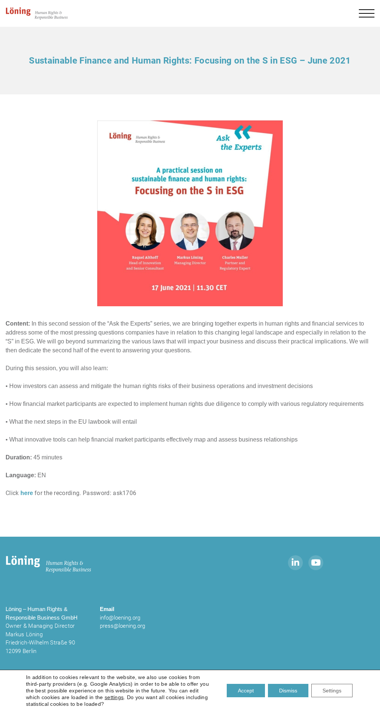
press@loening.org (122, 626)
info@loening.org (120, 617)
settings (114, 697)
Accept (246, 691)
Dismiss (288, 691)
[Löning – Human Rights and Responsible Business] (37, 13)
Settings (331, 691)
